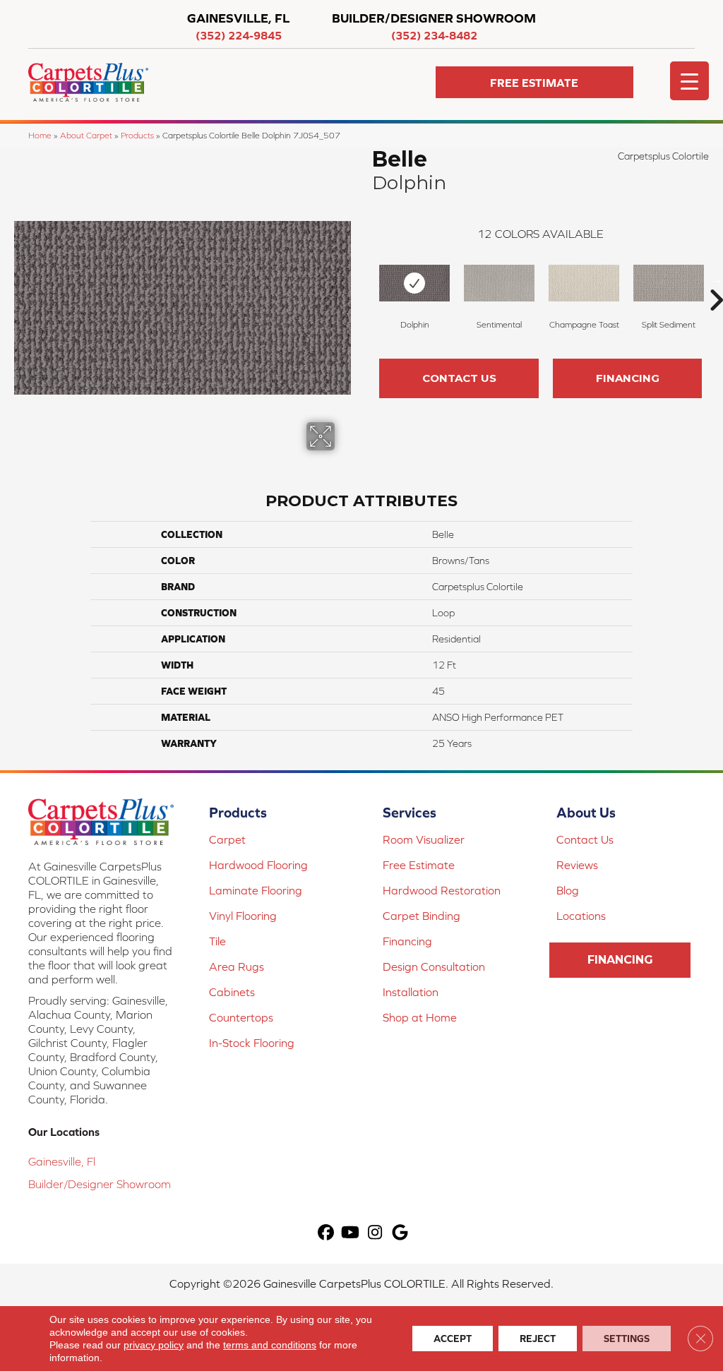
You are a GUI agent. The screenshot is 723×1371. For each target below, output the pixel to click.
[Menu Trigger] (689, 80)
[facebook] (326, 1233)
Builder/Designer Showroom (99, 1184)
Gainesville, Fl (61, 1161)
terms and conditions (269, 1345)
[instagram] (375, 1233)
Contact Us (459, 378)
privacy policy (154, 1345)
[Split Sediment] (668, 283)
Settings (627, 1338)
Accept (453, 1338)
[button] (534, 82)
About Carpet (86, 135)
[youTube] (350, 1233)
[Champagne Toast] (584, 283)
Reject (538, 1338)
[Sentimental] (499, 283)
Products (137, 135)
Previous (365, 279)
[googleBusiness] (400, 1233)
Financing (627, 378)
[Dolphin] (414, 283)
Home (40, 135)
